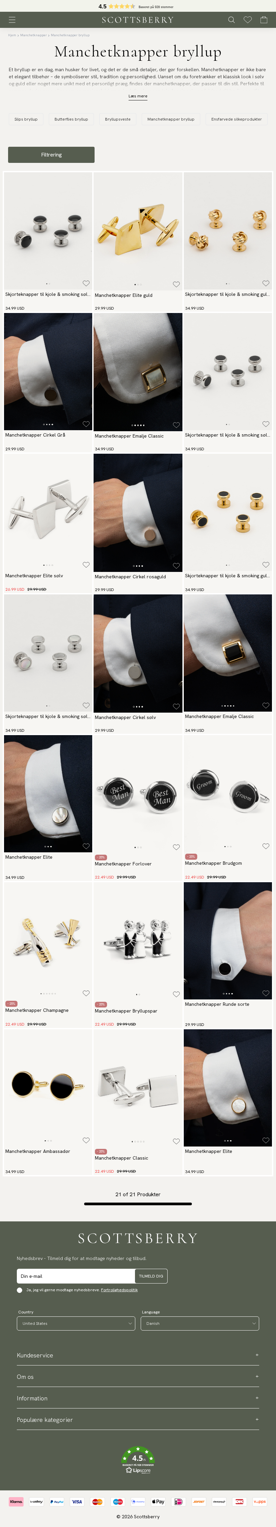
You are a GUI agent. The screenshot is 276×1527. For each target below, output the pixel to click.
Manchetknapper (33, 35)
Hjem (12, 35)
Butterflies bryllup (71, 119)
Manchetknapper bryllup (70, 35)
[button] (138, 1460)
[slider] (138, 6)
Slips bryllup (26, 119)
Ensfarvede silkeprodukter (236, 119)
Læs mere (138, 96)
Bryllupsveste (118, 119)
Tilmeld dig (151, 1276)
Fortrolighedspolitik (119, 1290)
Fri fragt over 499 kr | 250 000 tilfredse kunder (138, 6)
